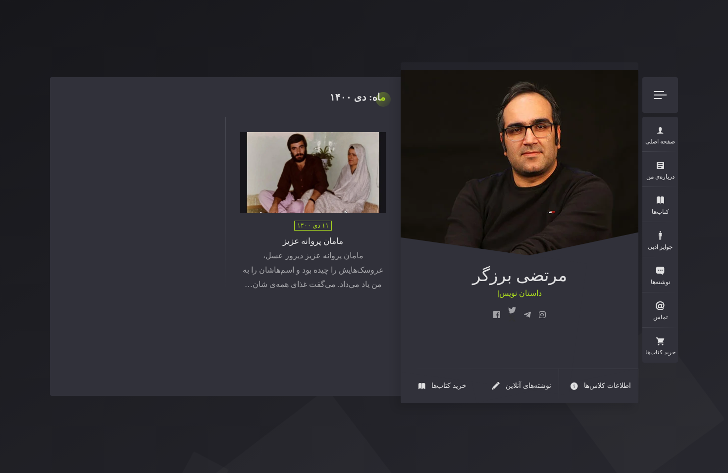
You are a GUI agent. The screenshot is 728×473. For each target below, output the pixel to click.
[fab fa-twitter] (512, 315)
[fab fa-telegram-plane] (527, 315)
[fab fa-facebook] (496, 315)
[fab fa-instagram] (542, 315)
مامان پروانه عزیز (313, 241)
